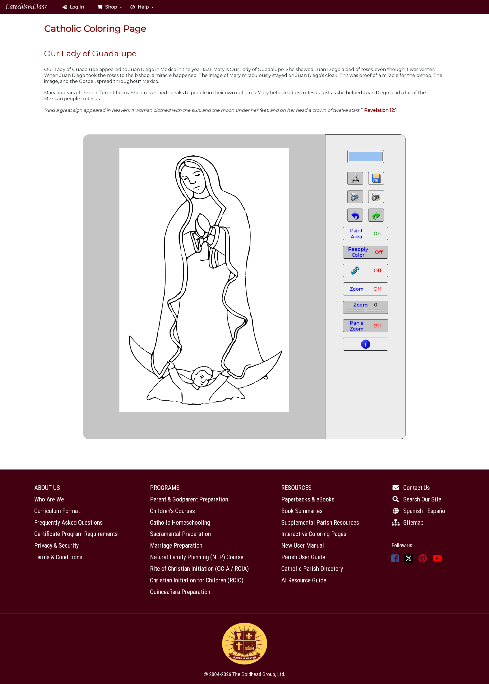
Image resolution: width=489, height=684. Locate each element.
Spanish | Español (425, 510)
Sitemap (413, 522)
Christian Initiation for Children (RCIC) (196, 580)
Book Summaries (302, 510)
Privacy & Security (56, 545)
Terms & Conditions (58, 557)
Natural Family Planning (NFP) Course (196, 557)
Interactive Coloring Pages (313, 533)
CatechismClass (26, 7)
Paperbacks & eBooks (307, 499)
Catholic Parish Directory (312, 568)
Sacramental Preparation (180, 533)
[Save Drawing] (376, 178)
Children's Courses (172, 510)
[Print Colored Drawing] (355, 196)
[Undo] (355, 215)
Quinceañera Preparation (180, 591)
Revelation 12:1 (380, 110)
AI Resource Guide (303, 580)
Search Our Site (422, 499)
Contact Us (416, 487)
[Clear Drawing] (355, 178)
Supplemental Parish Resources (320, 522)
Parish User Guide (303, 557)
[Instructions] (365, 344)
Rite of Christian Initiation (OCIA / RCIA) (199, 568)
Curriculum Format (57, 510)
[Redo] (376, 215)
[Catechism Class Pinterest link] (423, 560)
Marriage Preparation (176, 545)
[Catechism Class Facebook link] (395, 560)
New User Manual (302, 545)
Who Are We (49, 499)
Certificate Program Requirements (76, 533)
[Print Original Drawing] (376, 196)
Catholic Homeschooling (180, 522)
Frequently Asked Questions (68, 522)
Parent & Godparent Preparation (189, 499)
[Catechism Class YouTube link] (437, 560)
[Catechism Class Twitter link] (408, 558)
